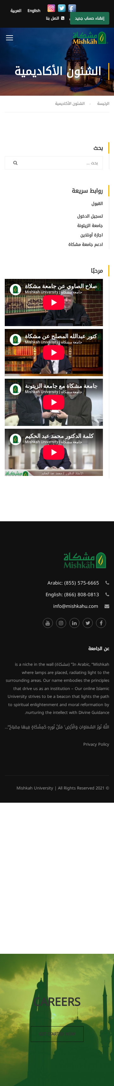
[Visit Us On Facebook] (72, 7)
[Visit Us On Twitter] (61, 7)
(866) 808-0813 (81, 594)
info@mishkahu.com (75, 606)
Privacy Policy (96, 744)
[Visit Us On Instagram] (51, 7)
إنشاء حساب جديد (89, 18)
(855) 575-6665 (81, 583)
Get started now (57, 1034)
